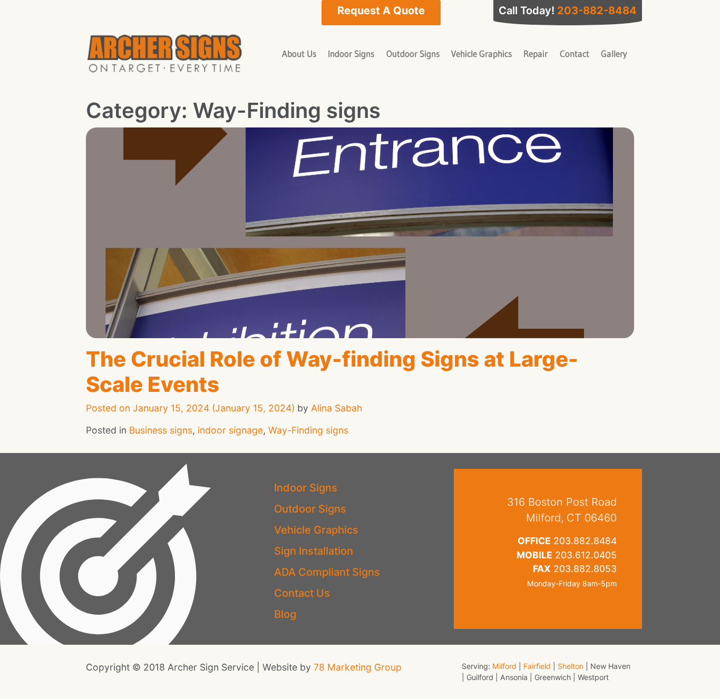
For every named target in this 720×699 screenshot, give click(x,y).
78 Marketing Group (358, 667)
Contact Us (302, 593)
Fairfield (537, 666)
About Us (299, 53)
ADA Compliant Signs (327, 572)
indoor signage (230, 430)
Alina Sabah (336, 408)
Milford (504, 666)
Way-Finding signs (308, 430)
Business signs (160, 430)
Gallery (614, 53)
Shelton (570, 666)
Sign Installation (313, 551)
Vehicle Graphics (481, 53)
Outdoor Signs (413, 53)
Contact (574, 53)
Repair (535, 53)
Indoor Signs (351, 53)
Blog (285, 614)
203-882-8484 (597, 10)
